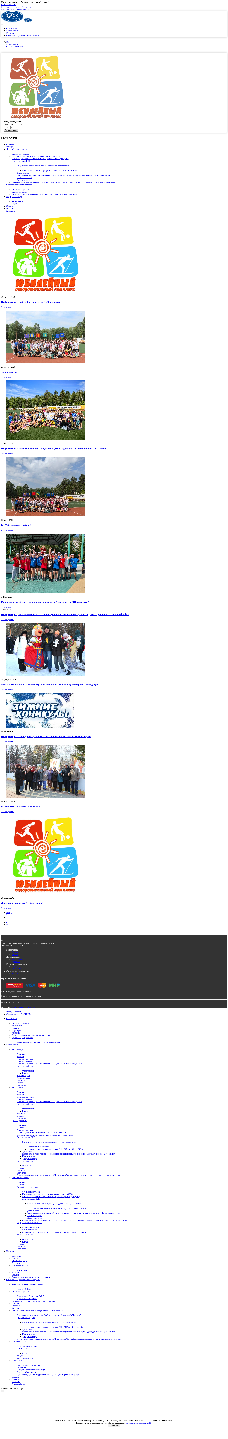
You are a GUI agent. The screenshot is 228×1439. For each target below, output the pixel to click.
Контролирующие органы (28, 1365)
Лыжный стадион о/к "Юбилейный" (22, 903)
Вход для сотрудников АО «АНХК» (17, 7)
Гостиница (11, 33)
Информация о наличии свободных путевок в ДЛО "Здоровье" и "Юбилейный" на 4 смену (53, 448)
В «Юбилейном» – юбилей (16, 525)
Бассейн (15, 1308)
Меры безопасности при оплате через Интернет (38, 1042)
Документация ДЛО (21, 161)
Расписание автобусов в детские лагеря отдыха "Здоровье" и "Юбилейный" (45, 602)
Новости (10, 208)
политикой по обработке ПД (138, 1423)
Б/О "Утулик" (18, 1087)
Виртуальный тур (14, 196)
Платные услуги (24, 177)
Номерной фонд (24, 1289)
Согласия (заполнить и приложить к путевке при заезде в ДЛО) (40, 159)
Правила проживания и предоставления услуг (32, 1277)
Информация (17, 1026)
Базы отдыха (12, 31)
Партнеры (16, 1030)
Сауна (25, 1353)
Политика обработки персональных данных (21, 996)
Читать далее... (7, 307)
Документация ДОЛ (26, 1317)
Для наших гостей (20, 1341)
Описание (10, 144)
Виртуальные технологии (23, 1007)
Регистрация (22, 9)
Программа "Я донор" (27, 1298)
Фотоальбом (17, 201)
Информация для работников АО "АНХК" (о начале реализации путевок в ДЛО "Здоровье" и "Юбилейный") (65, 614)
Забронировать (11, 130)
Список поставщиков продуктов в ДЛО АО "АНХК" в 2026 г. (50, 170)
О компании (12, 28)
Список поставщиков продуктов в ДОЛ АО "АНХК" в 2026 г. (55, 1327)
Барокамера (17, 1306)
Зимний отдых (23, 1075)
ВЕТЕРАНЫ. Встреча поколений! (20, 806)
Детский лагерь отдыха (16, 149)
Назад (9, 912)
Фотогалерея (28, 1071)
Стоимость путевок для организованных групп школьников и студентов (44, 194)
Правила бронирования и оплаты (16, 991)
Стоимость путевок (20, 154)
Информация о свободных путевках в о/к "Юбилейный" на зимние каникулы (46, 736)
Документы (17, 1360)
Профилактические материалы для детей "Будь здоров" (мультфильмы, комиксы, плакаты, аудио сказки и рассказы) (64, 182)
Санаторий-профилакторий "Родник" (23, 35)
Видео (14, 204)
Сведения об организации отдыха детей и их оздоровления (43, 166)
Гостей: (7, 127)
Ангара (15, 952)
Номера (9, 147)
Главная (9, 42)
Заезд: (6, 121)
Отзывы (10, 206)
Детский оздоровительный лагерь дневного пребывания (37, 1310)
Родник (15, 973)
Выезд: (7, 124)
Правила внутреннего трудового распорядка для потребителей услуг (48, 1374)
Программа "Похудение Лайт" (30, 1296)
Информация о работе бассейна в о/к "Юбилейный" (31, 302)
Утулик (15, 954)
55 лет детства (9, 372)
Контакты (10, 211)
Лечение (15, 1303)
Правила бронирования (22, 1037)
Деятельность (23, 173)
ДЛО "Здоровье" (19, 1120)
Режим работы (18, 1384)
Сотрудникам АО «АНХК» (18, 1014)
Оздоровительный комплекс (19, 185)
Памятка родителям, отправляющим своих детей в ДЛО (37, 156)
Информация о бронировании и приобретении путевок (37, 1301)
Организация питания (27, 1346)
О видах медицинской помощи (31, 1370)
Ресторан (16, 1263)
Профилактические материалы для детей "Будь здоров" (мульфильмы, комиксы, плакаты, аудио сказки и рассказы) (68, 1175)
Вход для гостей (8, 9)
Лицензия (21, 1367)
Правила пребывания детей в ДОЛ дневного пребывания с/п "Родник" (49, 1315)
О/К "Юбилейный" (15, 47)
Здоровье (16, 962)
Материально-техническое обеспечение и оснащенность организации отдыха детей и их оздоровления (63, 175)
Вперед (9, 924)
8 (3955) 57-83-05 (8, 4)
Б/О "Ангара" (18, 1049)
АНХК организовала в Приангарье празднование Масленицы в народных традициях (50, 684)
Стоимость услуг (19, 192)
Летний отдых (23, 1078)
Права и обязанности (26, 1372)
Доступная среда (24, 180)
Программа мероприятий (38, 1147)
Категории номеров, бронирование (27, 1284)
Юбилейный (17, 959)
